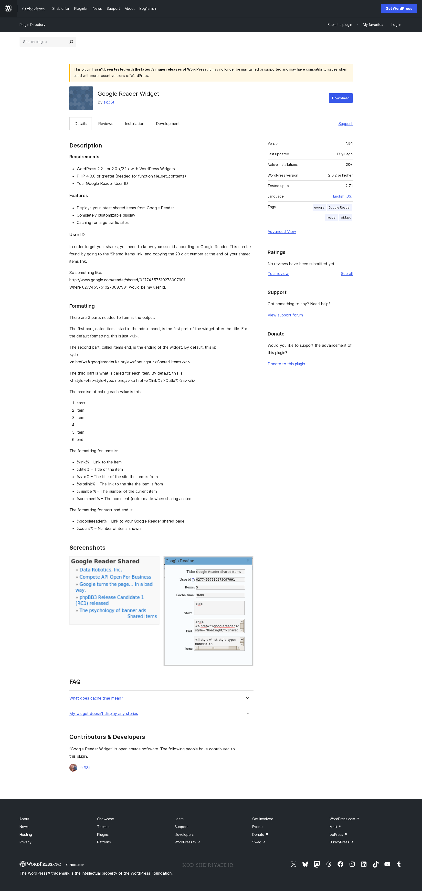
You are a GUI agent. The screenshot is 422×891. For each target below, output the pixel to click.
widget (346, 217)
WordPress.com (344, 819)
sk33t (109, 102)
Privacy (26, 842)
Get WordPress (399, 8)
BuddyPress (341, 842)
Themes (103, 827)
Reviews (105, 123)
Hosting (26, 834)
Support (345, 123)
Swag (258, 842)
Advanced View (282, 231)
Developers (184, 834)
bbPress (338, 834)
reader (332, 217)
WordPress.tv (187, 842)
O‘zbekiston (75, 865)
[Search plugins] (71, 42)
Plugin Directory (32, 24)
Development (168, 123)
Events (257, 827)
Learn (179, 819)
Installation (134, 123)
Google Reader (339, 207)
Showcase (105, 819)
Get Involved (262, 819)
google (319, 207)
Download (340, 98)
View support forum (285, 315)
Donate (260, 834)
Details (80, 123)
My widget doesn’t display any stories (103, 713)
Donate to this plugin (286, 363)
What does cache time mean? (96, 698)
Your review (278, 273)
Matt (335, 827)
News (24, 827)
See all (347, 273)
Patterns (104, 842)
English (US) (343, 196)
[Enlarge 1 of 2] (152, 562)
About (24, 819)
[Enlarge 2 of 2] (246, 562)
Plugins (103, 834)
